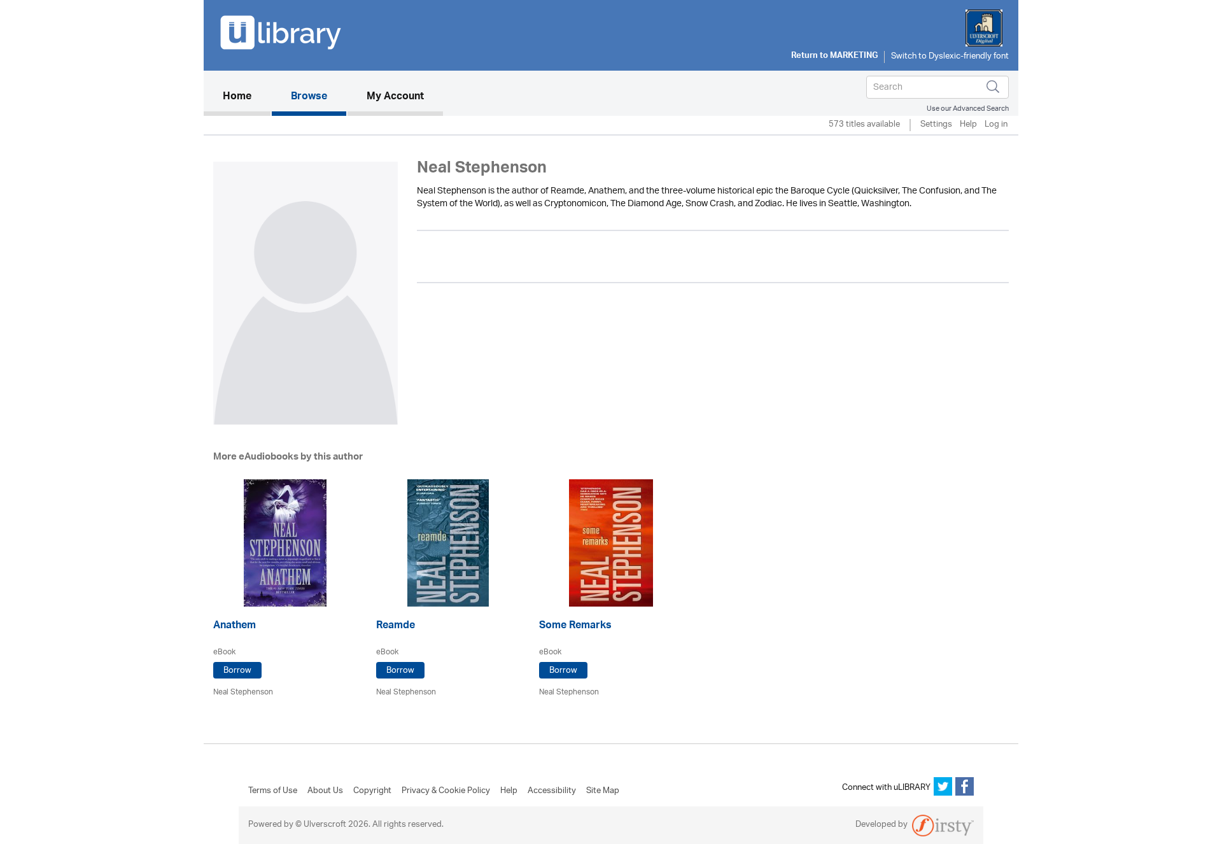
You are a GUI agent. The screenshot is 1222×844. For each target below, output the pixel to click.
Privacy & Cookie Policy (446, 791)
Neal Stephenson (243, 692)
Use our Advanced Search (968, 108)
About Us (325, 791)
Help (968, 125)
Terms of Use (272, 791)
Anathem (234, 627)
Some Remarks (575, 627)
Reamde (395, 627)
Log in (996, 125)
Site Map (602, 791)
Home (246, 97)
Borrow (237, 670)
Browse (309, 97)
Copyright (372, 791)
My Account (395, 97)
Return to (834, 56)
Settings (936, 125)
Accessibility (552, 791)
